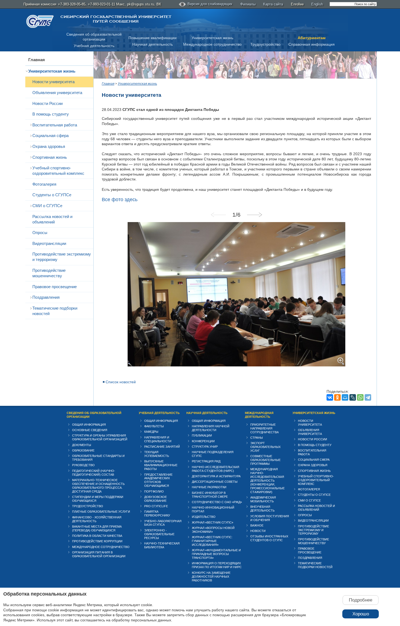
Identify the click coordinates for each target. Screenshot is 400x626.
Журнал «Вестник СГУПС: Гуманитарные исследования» (212, 540)
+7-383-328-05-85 (71, 4)
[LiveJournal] (352, 397)
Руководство (83, 465)
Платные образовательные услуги (101, 511)
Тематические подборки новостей (54, 311)
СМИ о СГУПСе (47, 205)
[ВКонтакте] (330, 397)
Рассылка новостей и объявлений (52, 219)
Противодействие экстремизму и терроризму (61, 257)
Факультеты (154, 426)
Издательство (204, 516)
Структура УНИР (205, 446)
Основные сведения (89, 430)
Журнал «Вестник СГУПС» (212, 522)
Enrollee (297, 4)
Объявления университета (57, 92)
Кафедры (151, 431)
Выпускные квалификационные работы (160, 465)
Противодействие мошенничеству (49, 273)
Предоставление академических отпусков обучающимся (158, 480)
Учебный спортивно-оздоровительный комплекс (58, 171)
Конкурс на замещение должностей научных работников (211, 576)
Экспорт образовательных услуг (265, 446)
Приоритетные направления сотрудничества (264, 428)
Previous (218, 214)
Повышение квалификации (152, 38)
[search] (353, 4)
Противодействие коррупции (97, 541)
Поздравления (46, 297)
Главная (36, 59)
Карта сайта (273, 4)
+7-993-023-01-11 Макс (106, 4)
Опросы (39, 232)
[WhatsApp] (360, 397)
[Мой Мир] (345, 397)
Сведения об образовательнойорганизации (94, 37)
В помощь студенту (50, 114)
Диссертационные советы (215, 481)
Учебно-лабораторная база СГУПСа (162, 523)
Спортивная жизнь (49, 157)
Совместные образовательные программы (265, 459)
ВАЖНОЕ (256, 525)
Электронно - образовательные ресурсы (159, 534)
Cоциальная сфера (50, 135)
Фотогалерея (44, 184)
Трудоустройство (265, 44)
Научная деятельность (152, 44)
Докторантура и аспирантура (216, 476)
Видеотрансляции (49, 243)
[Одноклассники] (337, 397)
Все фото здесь (119, 199)
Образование (83, 450)
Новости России (47, 103)
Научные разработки (209, 487)
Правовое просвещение (54, 286)
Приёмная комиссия (39, 4)
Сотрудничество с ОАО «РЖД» (217, 502)
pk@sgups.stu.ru (140, 4)
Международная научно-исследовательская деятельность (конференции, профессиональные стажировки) (267, 481)
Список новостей (121, 382)
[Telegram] (368, 397)
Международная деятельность (259, 414)
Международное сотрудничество (212, 44)
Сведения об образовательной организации (94, 414)
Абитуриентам (311, 38)
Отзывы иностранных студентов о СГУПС (269, 538)
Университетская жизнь (212, 38)
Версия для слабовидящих (209, 4)
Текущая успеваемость (156, 453)
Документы (81, 445)
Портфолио (154, 491)
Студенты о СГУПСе (51, 194)
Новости (258, 530)
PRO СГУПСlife (156, 506)
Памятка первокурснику (157, 513)
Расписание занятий (162, 446)
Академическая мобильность (263, 499)
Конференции (203, 441)
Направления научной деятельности (210, 428)
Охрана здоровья (48, 146)
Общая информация (89, 424)
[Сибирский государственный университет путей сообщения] (40, 21)
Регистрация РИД (206, 461)
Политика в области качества (97, 535)
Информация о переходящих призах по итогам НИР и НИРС (217, 565)
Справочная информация (311, 44)
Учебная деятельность (94, 45)
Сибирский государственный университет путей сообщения (115, 19)
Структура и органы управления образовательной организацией (99, 437)
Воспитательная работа (54, 125)
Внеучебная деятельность (262, 508)
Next (254, 214)
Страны (256, 437)
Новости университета (53, 81)
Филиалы (248, 4)
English (317, 4)
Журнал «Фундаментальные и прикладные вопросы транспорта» (216, 554)
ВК (158, 4)
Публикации (202, 435)
